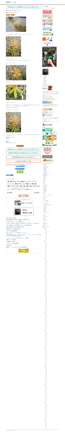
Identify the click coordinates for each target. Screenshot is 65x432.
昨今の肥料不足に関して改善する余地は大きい (18, 219)
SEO (44, 218)
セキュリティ (45, 221)
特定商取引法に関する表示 (46, 163)
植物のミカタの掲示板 (23, 195)
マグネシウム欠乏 (14, 186)
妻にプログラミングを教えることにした (16, 232)
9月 (46, 246)
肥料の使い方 (45, 223)
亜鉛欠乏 (22, 181)
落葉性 (9, 186)
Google (44, 211)
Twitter (44, 78)
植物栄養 (44, 174)
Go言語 (44, 215)
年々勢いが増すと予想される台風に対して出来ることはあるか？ (23, 223)
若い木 (38, 186)
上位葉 (20, 186)
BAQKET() (9, 245)
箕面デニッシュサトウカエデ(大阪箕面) (16, 247)
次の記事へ (37, 192)
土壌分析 (44, 171)
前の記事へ (9, 192)
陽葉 (32, 183)
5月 (46, 233)
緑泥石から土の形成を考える (13, 229)
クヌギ (23, 183)
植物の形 (44, 189)
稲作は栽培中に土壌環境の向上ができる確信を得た (19, 225)
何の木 (34, 186)
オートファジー (28, 181)
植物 (11, 181)
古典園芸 (44, 190)
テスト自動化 (45, 200)
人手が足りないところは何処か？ (15, 221)
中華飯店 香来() (10, 241)
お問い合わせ (45, 84)
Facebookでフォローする (20, 168)
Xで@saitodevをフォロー (20, 166)
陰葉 (35, 183)
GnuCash (45, 210)
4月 (46, 235)
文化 (44, 199)
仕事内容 (44, 77)
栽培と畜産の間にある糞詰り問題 (14, 227)
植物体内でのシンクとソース (10, 137)
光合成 (44, 192)
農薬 (44, 178)
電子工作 (44, 219)
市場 (44, 193)
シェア (12, 175)
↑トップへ (15, 430)
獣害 (44, 179)
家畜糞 (44, 177)
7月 (46, 266)
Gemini (10, 164)
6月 (46, 232)
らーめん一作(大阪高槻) (12, 243)
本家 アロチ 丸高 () (11, 239)
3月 (46, 236)
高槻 (44, 197)
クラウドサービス (46, 212)
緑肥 (44, 181)
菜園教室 (44, 168)
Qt (43, 214)
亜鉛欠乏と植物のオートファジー (11, 142)
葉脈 (27, 186)
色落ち (31, 186)
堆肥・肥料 (45, 175)
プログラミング (46, 201)
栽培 (8, 181)
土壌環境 (44, 170)
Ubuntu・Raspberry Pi (47, 204)
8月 (46, 229)
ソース (12, 183)
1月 (46, 239)
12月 (46, 242)
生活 (44, 225)
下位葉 (24, 186)
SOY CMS (45, 207)
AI (43, 222)
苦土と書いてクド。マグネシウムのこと (12, 107)
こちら (50, 100)
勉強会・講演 (45, 167)
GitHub (44, 82)
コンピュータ (45, 203)
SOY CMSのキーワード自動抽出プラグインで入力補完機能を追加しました (22, 189)
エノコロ (34, 181)
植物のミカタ (11, 2)
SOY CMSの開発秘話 (11, 230)
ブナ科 (18, 181)
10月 (46, 244)
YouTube (44, 81)
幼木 (20, 183)
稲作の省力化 (44, 113)
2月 (46, 237)
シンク (9, 183)
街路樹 (27, 183)
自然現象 (44, 186)
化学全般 (44, 188)
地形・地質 (45, 185)
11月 (46, 243)
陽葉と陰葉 (7, 138)
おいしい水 (45, 196)
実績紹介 (44, 208)
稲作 (44, 182)
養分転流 (16, 183)
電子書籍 (44, 166)
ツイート (7, 175)
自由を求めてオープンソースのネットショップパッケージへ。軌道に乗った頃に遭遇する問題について (23, 235)
